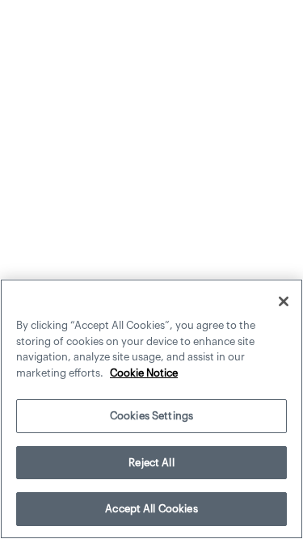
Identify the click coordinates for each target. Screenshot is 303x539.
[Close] (283, 301)
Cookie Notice (144, 373)
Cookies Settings (151, 416)
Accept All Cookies (151, 508)
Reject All (151, 462)
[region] (151, 409)
